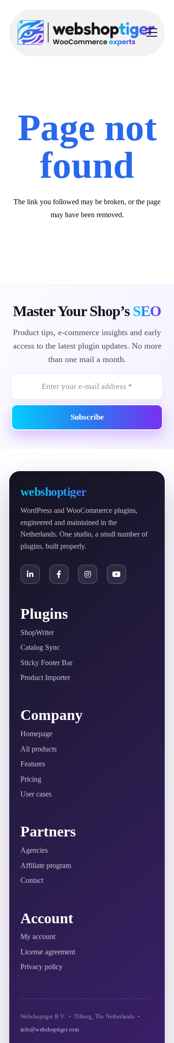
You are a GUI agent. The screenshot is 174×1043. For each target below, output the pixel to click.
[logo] (86, 32)
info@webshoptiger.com (49, 1029)
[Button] (30, 574)
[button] (151, 32)
